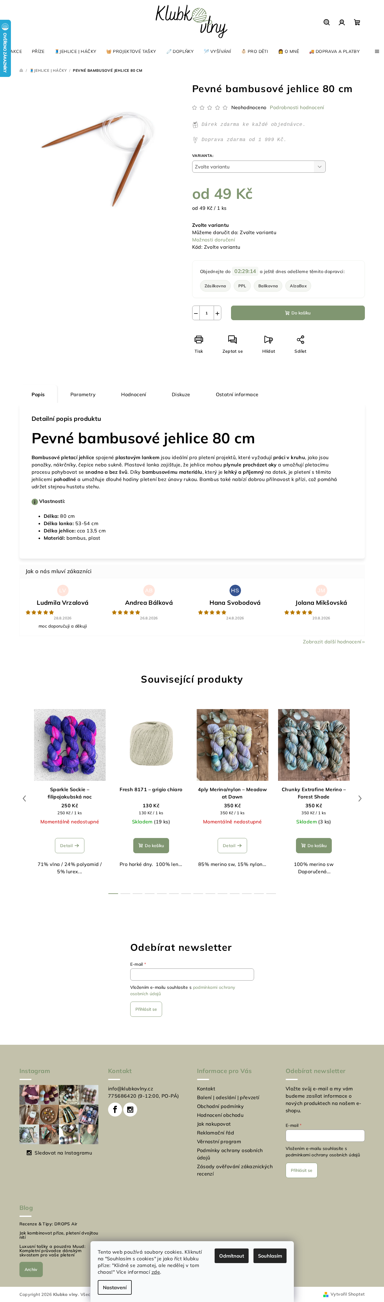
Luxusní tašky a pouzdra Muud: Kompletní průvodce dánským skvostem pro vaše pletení (52, 1250)
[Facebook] (115, 1110)
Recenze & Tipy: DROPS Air (48, 1224)
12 (259, 893)
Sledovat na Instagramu (63, 1153)
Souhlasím (270, 1256)
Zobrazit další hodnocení (332, 642)
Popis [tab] (38, 394)
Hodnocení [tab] (133, 394)
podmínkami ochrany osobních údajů (323, 1155)
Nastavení (115, 1287)
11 (247, 893)
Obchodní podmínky (220, 1106)
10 (235, 893)
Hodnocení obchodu (220, 1115)
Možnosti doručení (213, 240)
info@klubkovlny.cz (130, 1089)
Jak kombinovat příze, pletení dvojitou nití (58, 1235)
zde (155, 1272)
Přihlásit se (146, 1009)
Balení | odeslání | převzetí (228, 1097)
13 (271, 893)
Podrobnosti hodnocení (297, 107)
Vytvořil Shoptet (348, 1294)
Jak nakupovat (214, 1124)
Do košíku (301, 313)
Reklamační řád (215, 1133)
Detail (66, 845)
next (360, 798)
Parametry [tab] (83, 394)
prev (24, 798)
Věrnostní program (219, 1141)
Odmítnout (231, 1256)
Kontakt (206, 1089)
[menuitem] (13, 51)
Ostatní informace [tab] (237, 394)
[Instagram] (130, 1110)
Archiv (31, 1269)
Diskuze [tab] (181, 394)
